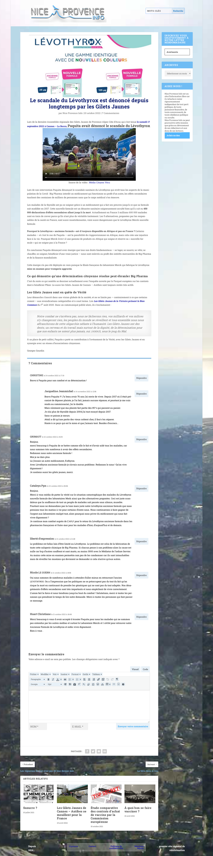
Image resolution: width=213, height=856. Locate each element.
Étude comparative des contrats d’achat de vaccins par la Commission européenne (105, 815)
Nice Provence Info (72, 113)
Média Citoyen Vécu (99, 182)
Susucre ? (30, 808)
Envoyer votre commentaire (133, 726)
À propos (73, 846)
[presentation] (34, 674)
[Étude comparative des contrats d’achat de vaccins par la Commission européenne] (106, 793)
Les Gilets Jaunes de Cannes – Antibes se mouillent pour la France (72, 813)
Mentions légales (139, 847)
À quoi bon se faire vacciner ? (138, 809)
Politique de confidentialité (116, 847)
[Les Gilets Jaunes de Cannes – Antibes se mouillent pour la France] (72, 793)
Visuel (135, 669)
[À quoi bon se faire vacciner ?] (139, 793)
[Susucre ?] (38, 793)
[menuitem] (34, 674)
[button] (37, 679)
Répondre (141, 377)
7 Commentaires (111, 113)
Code (145, 669)
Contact (92, 846)
